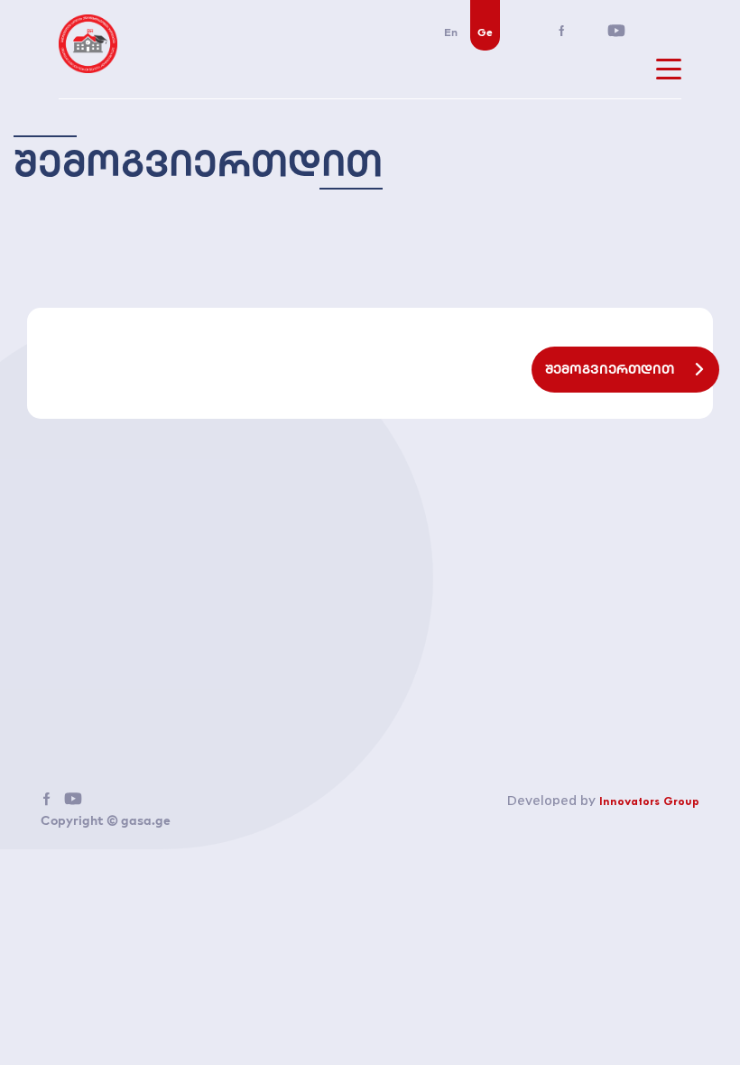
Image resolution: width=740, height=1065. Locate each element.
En (451, 32)
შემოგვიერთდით (611, 369)
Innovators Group (649, 802)
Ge (485, 32)
